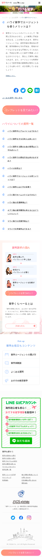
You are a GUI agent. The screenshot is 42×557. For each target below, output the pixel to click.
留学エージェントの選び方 (23, 354)
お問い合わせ (26, 477)
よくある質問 (17, 371)
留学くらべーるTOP (9, 475)
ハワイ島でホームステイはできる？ (22, 195)
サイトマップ (6, 477)
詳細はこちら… (11, 76)
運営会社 (25, 483)
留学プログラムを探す (9, 461)
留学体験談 (16, 363)
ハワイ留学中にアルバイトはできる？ (23, 131)
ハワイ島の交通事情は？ (18, 202)
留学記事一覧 (6, 469)
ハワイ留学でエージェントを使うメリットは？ (23, 178)
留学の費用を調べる (9, 464)
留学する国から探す (9, 458)
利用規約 (5, 480)
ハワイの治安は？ (15, 168)
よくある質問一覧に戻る (12, 98)
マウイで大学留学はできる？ (19, 229)
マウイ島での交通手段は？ (18, 221)
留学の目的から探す (9, 455)
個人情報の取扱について (30, 475)
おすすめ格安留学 (19, 380)
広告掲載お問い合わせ (29, 480)
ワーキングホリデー (9, 467)
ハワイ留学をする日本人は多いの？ (22, 139)
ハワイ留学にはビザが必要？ (19, 187)
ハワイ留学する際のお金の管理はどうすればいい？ (23, 148)
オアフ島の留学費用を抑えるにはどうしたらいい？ (23, 212)
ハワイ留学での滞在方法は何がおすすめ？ (23, 159)
